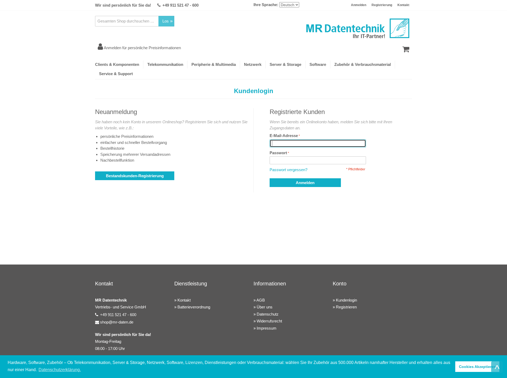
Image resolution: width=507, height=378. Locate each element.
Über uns (265, 307)
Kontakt (403, 5)
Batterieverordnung (193, 307)
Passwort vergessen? (288, 169)
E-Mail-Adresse (284, 135)
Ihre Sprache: (265, 4)
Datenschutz (268, 314)
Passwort (278, 153)
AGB (260, 300)
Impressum (266, 328)
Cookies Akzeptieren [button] (477, 367)
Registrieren (346, 307)
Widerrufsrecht (269, 321)
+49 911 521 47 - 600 (180, 5)
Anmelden (358, 5)
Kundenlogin (346, 300)
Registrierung (382, 5)
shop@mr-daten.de (116, 322)
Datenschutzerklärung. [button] (60, 369)
